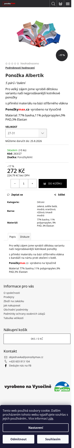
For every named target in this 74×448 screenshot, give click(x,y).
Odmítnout (18, 439)
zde (50, 418)
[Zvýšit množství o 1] (32, 183)
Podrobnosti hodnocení (20, 67)
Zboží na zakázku (14, 301)
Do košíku (55, 183)
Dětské (40, 202)
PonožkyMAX (25, 157)
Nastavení (35, 428)
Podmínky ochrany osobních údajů (24, 313)
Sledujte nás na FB (20, 365)
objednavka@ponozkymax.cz (26, 357)
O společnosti (12, 293)
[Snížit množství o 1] (15, 183)
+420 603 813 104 (19, 361)
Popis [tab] (12, 236)
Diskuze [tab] (24, 236)
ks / (37, 338)
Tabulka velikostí (14, 318)
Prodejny (9, 297)
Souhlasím (53, 439)
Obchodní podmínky (16, 309)
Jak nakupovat (12, 305)
